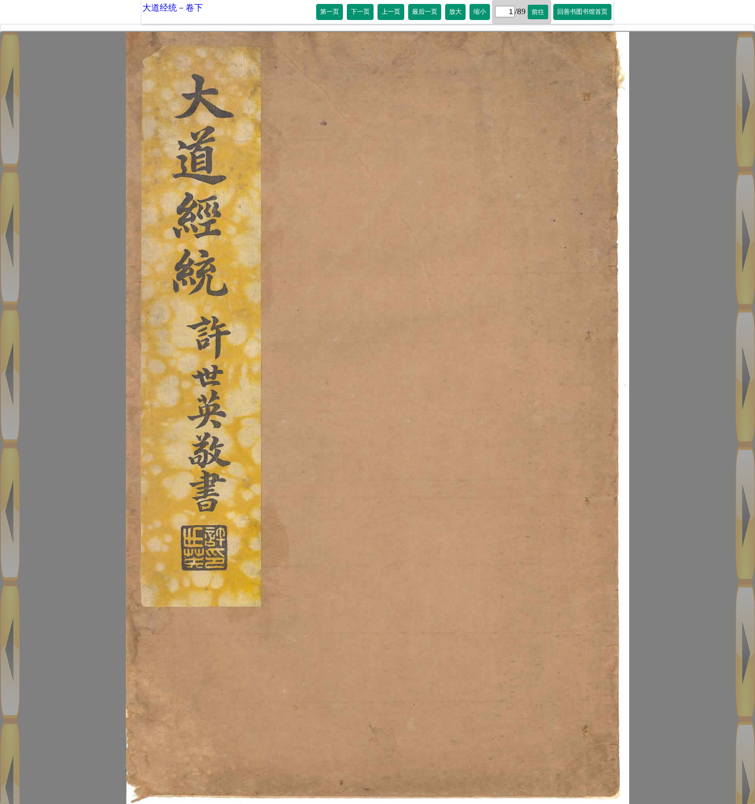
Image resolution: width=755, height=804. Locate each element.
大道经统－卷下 (172, 8)
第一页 (329, 11)
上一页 (390, 11)
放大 (455, 11)
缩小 (479, 11)
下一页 (360, 11)
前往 (538, 12)
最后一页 (424, 11)
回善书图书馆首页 (582, 11)
